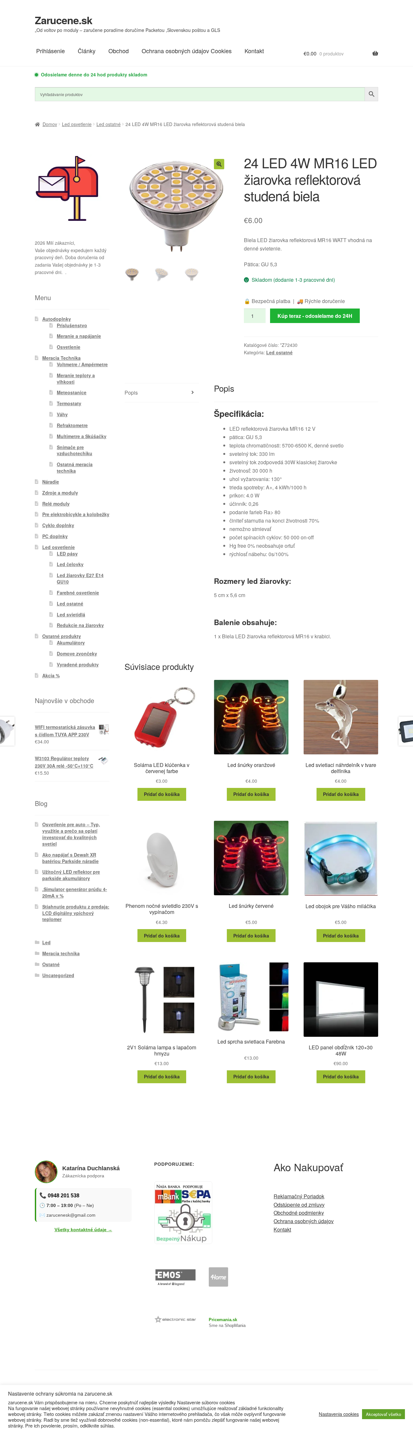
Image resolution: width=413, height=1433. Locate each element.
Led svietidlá (71, 614)
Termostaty (69, 403)
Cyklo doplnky (58, 525)
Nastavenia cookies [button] (339, 1414)
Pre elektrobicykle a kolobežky (75, 514)
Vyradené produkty (78, 664)
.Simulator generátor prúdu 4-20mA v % (74, 892)
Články (87, 50)
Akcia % (51, 675)
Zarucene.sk (63, 20)
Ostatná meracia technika (75, 467)
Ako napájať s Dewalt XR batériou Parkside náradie (70, 857)
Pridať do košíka (162, 794)
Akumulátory (71, 642)
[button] (219, 164)
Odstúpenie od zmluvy (299, 1204)
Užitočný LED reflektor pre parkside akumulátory (71, 875)
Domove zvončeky (77, 653)
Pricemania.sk (223, 1319)
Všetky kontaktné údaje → (83, 1229)
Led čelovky (70, 564)
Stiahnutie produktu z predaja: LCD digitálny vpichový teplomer (75, 913)
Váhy (62, 414)
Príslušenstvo (72, 325)
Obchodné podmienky (299, 1212)
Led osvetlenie (77, 124)
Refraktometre (72, 425)
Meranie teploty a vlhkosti (76, 378)
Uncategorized (58, 975)
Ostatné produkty (61, 636)
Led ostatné (108, 124)
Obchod (118, 50)
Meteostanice (71, 392)
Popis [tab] (131, 392)
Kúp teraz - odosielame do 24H (314, 315)
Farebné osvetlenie (78, 592)
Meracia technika (61, 953)
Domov (50, 124)
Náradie (50, 481)
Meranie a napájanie (79, 336)
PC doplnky (55, 536)
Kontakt (254, 50)
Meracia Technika (61, 358)
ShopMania (235, 1325)
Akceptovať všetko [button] (383, 1414)
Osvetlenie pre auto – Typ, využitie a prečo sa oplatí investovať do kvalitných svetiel (71, 834)
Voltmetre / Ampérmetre (82, 364)
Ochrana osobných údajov (304, 1221)
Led (46, 942)
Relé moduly (56, 503)
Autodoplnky (56, 319)
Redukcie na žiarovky (80, 625)
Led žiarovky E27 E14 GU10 (80, 578)
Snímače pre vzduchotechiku (74, 450)
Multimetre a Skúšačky (81, 436)
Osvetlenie (68, 347)
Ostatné (51, 964)
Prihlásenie (50, 50)
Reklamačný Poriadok (299, 1196)
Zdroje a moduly (60, 492)
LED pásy (67, 553)
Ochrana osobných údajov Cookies (187, 50)
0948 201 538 (63, 1195)
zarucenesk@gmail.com (71, 1215)
